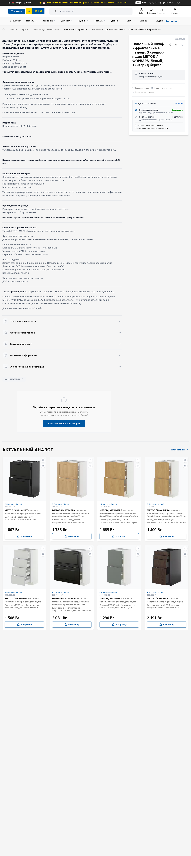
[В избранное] (182, 45)
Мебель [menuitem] (30, 20)
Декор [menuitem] (114, 20)
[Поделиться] (170, 45)
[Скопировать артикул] (22, 379)
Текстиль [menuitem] (98, 20)
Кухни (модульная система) (46, 29)
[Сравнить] (176, 45)
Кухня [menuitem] (81, 20)
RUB (144, 3)
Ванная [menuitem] (143, 20)
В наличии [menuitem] (15, 20)
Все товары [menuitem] (172, 21)
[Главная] (3, 29)
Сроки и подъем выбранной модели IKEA (151, 128)
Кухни (25, 29)
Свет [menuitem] (129, 20)
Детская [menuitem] (65, 20)
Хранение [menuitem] (48, 20)
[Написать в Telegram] (150, 2)
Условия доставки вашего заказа (149, 125)
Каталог (13, 29)
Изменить (179, 103)
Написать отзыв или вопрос (64, 423)
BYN (138, 3)
